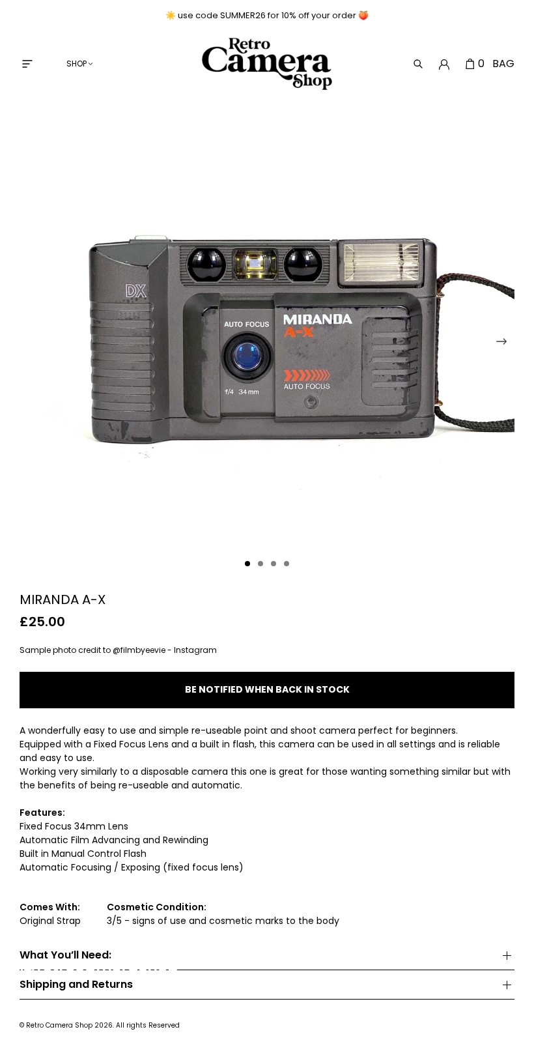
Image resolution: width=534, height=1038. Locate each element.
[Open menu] (27, 64)
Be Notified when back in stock (267, 689)
